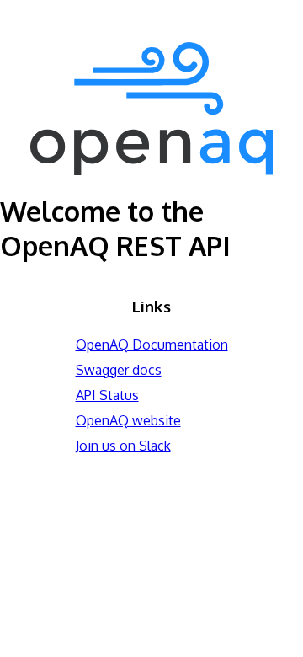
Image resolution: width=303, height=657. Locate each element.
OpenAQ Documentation (152, 344)
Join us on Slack (123, 445)
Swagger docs (119, 369)
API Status (107, 395)
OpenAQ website (128, 420)
